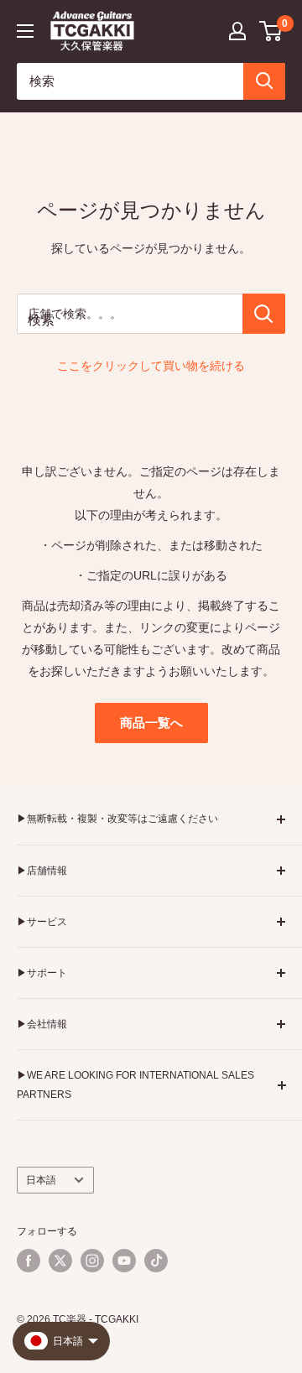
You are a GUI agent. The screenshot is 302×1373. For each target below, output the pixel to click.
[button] (271, 31)
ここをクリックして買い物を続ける (151, 365)
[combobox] (130, 81)
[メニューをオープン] (25, 31)
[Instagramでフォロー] (92, 1260)
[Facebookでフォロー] (28, 1260)
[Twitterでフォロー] (60, 1260)
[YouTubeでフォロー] (124, 1260)
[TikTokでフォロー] (156, 1260)
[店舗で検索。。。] (263, 314)
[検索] (264, 81)
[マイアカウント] (237, 31)
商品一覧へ (151, 722)
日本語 (41, 1180)
